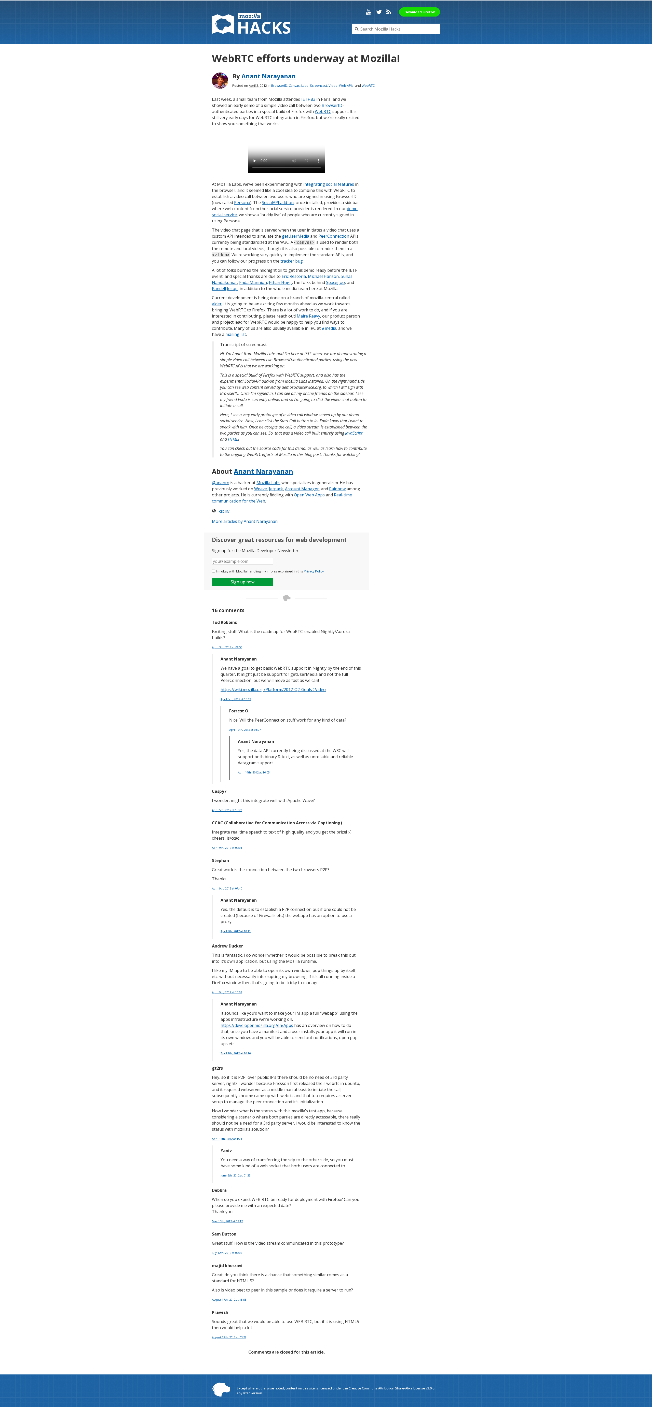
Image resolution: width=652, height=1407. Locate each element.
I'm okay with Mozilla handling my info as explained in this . (270, 571)
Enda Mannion (253, 282)
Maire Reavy (308, 316)
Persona (242, 202)
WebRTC (368, 85)
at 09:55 (227, 647)
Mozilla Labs (268, 482)
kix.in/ (224, 511)
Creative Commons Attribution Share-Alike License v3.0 (390, 1388)
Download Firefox (419, 12)
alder (217, 304)
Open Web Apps (309, 495)
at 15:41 (227, 1139)
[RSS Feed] (388, 12)
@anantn (220, 482)
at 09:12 (227, 1221)
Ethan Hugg (280, 282)
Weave (260, 489)
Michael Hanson (323, 276)
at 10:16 (236, 1053)
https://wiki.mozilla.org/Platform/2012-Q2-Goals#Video (273, 689)
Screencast (318, 85)
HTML (233, 439)
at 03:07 (245, 729)
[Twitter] (379, 12)
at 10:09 (236, 699)
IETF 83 (308, 99)
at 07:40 (227, 888)
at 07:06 (227, 1253)
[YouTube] (369, 12)
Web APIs (346, 85)
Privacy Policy (314, 571)
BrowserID (279, 85)
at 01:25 (235, 1175)
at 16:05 (253, 772)
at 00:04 (227, 848)
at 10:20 (227, 810)
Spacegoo (335, 282)
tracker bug (291, 261)
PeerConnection (333, 236)
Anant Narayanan (268, 76)
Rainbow (337, 489)
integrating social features (328, 184)
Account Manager (302, 489)
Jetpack (276, 489)
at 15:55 (229, 1299)
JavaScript (353, 433)
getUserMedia (295, 236)
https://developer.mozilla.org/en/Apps (257, 1025)
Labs (304, 85)
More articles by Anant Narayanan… (246, 521)
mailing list (235, 334)
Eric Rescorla (294, 276)
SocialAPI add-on (278, 202)
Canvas (294, 85)
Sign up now (242, 582)
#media (329, 328)
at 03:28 (229, 1337)
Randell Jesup (225, 288)
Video (333, 85)
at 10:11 (236, 931)
